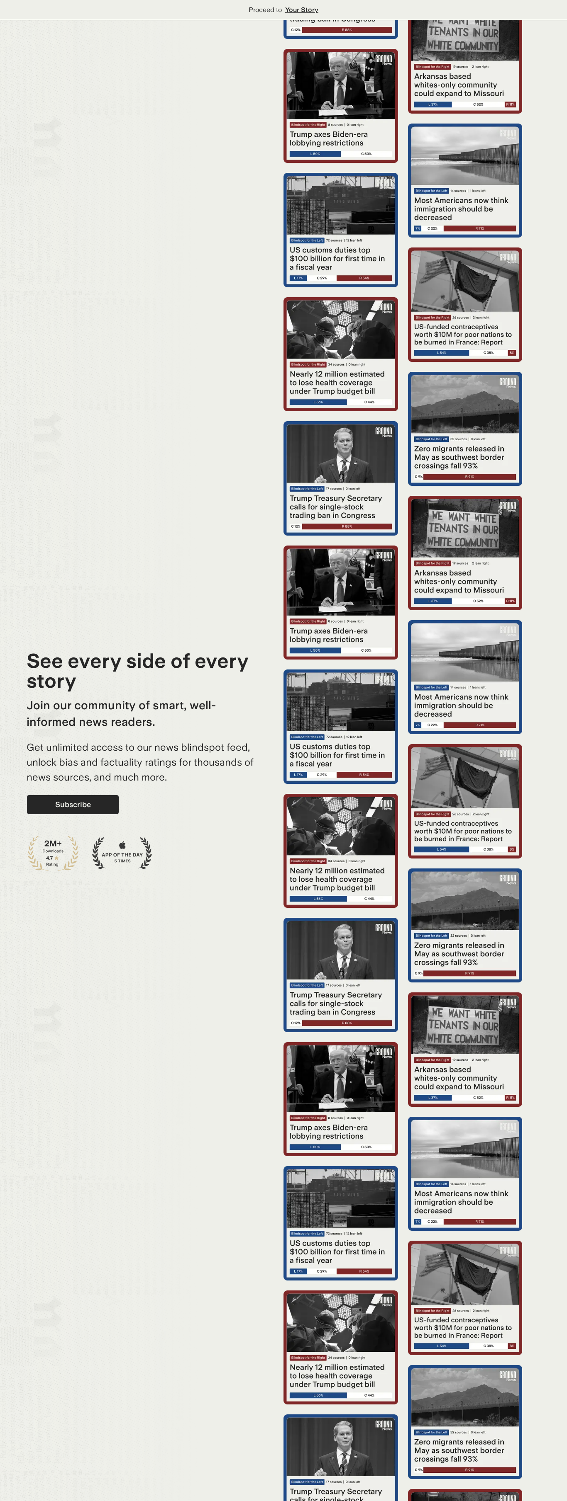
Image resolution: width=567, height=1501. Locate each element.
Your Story (301, 10)
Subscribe (73, 804)
